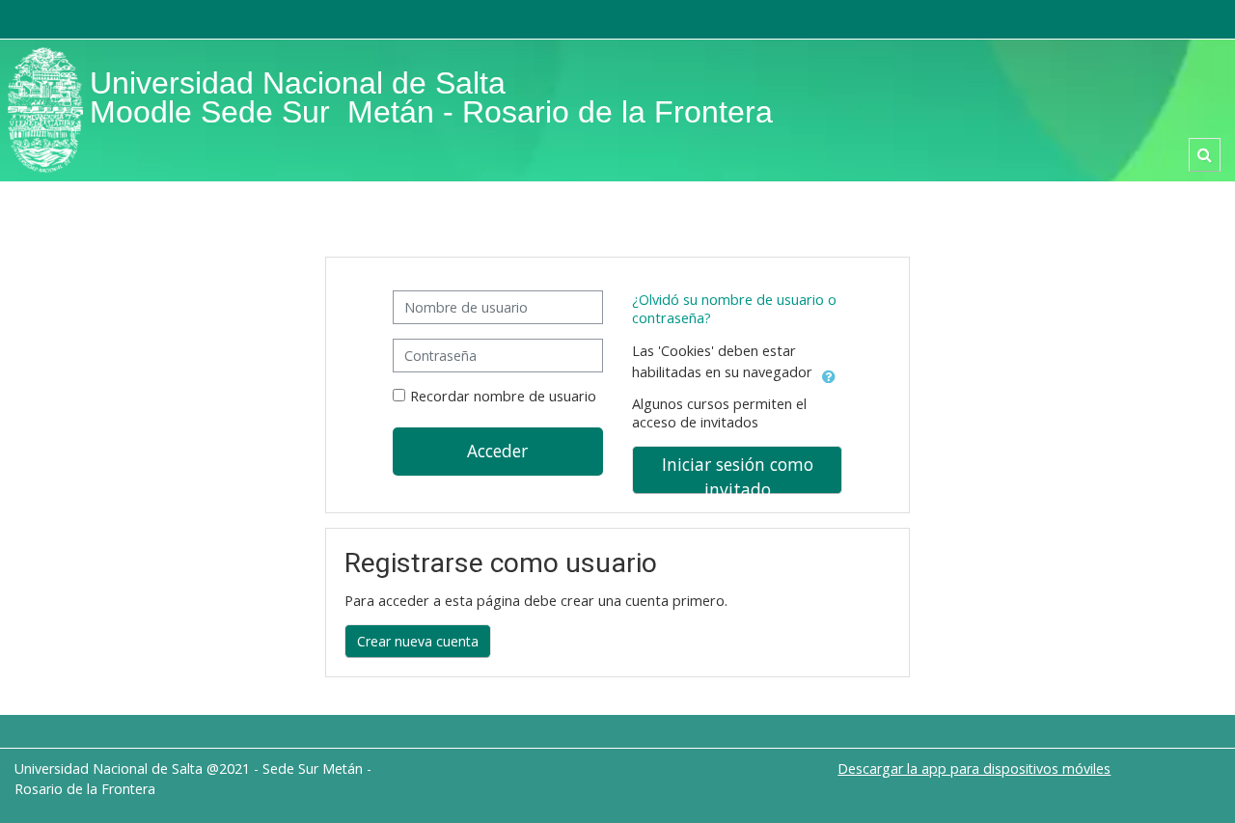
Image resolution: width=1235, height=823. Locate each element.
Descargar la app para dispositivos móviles (974, 768)
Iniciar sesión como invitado (737, 473)
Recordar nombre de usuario (503, 396)
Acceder (497, 450)
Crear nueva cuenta (418, 641)
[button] (1205, 155)
